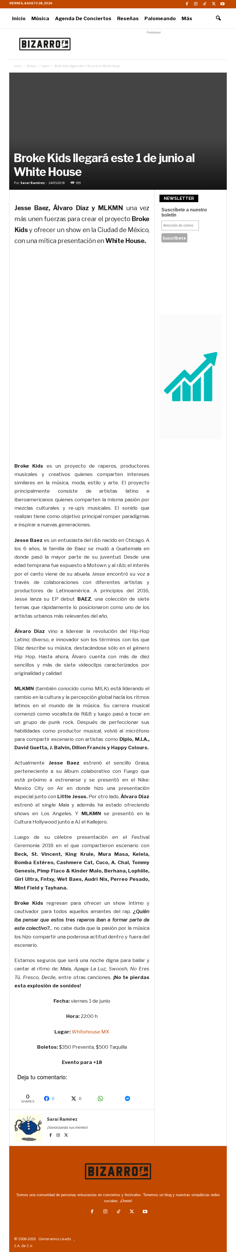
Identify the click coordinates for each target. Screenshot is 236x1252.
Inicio (19, 18)
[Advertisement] (153, 44)
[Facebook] (186, 4)
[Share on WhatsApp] (108, 1098)
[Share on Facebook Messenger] (135, 1098)
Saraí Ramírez (32, 183)
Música (40, 18)
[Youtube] (222, 4)
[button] (218, 18)
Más (187, 18)
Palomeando (160, 18)
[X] (213, 4)
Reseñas (128, 18)
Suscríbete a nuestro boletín (184, 212)
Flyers (45, 66)
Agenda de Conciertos (83, 18)
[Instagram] (195, 4)
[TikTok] (204, 4)
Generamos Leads (55, 1238)
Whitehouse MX (90, 1032)
